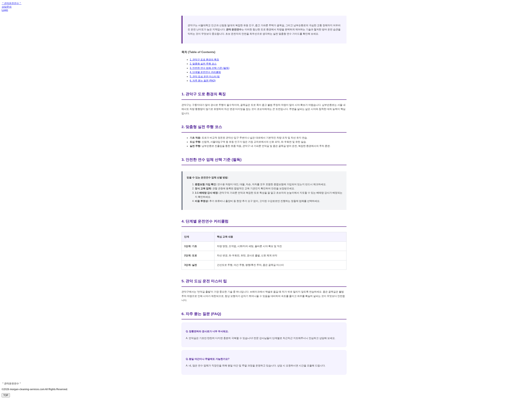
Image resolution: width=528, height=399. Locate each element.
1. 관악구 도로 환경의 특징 (204, 59)
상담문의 (7, 6)
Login (5, 10)
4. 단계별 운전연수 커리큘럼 (205, 72)
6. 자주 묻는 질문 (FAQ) (203, 80)
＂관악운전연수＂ (11, 3)
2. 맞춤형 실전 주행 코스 (203, 63)
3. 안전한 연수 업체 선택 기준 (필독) (209, 68)
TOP (5, 395)
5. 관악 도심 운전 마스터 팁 (205, 76)
